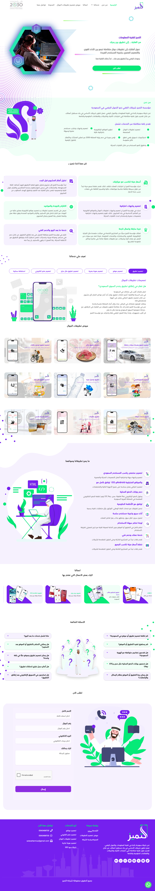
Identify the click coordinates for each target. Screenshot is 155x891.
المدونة (51, 5)
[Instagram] (125, 861)
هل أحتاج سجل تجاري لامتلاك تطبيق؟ (34, 666)
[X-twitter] (139, 861)
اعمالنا (85, 5)
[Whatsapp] (121, 861)
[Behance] (116, 861)
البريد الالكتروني (65, 736)
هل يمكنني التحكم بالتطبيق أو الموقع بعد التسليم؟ (32, 645)
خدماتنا (96, 5)
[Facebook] (130, 861)
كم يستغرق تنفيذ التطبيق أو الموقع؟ (133, 644)
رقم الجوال (67, 723)
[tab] (137, 271)
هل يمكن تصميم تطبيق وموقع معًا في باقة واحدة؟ (31, 656)
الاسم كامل (66, 711)
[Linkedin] (143, 861)
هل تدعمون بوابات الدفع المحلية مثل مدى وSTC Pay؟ (128, 665)
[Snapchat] (134, 861)
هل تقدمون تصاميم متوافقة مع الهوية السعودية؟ (132, 654)
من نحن (105, 5)
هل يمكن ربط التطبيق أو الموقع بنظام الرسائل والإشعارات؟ (129, 676)
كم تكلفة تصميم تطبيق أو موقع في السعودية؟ (129, 636)
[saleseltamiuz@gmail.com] (29, 840)
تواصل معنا (41, 5)
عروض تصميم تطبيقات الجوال (68, 5)
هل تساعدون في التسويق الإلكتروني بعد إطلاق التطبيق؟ (30, 676)
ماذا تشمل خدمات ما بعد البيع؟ (36, 636)
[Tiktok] (148, 861)
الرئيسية (113, 5)
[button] (27, 636)
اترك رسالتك (66, 748)
